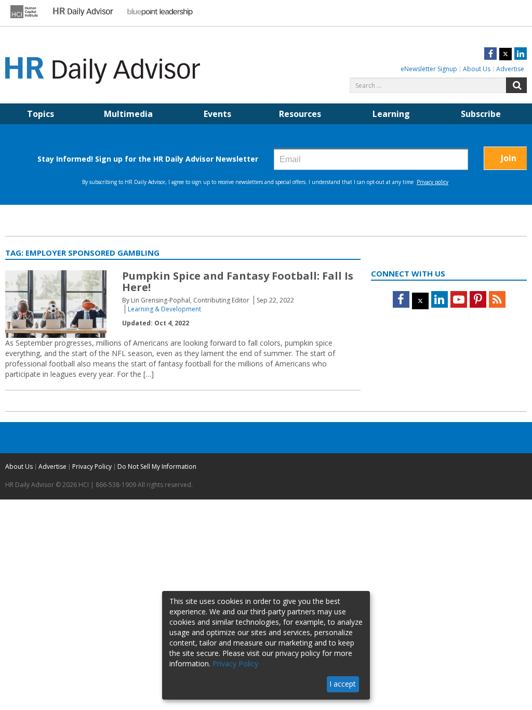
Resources (300, 114)
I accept (342, 684)
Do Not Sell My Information (156, 466)
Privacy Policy (92, 466)
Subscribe (481, 114)
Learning (391, 114)
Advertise (510, 68)
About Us (476, 68)
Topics (40, 114)
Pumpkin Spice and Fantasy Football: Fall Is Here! (237, 281)
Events (217, 114)
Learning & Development (164, 309)
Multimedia (128, 114)
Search (516, 85)
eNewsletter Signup (429, 68)
